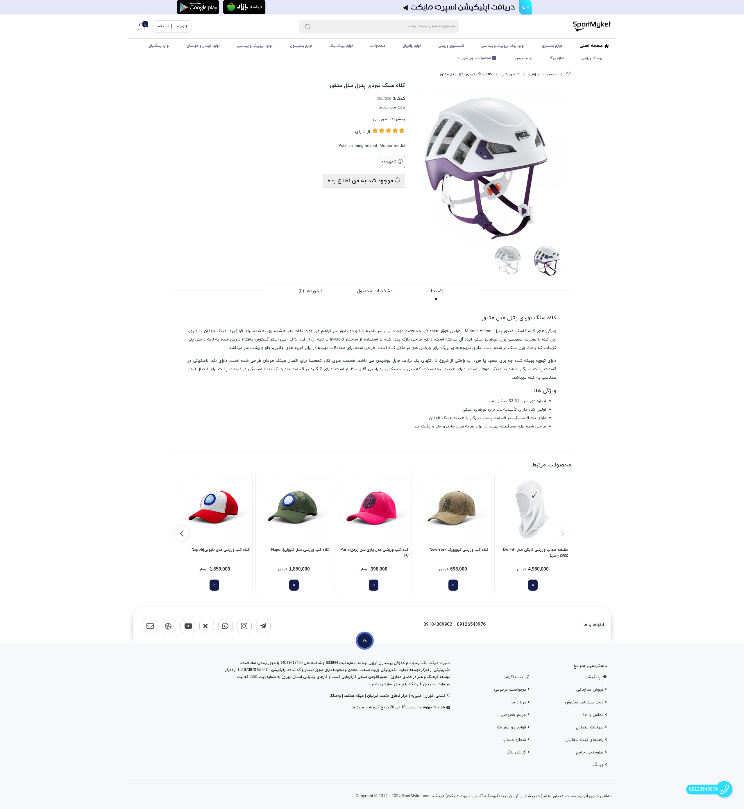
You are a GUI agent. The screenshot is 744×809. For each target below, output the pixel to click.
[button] (181, 533)
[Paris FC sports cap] (373, 509)
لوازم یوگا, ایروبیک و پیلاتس (503, 46)
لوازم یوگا (557, 58)
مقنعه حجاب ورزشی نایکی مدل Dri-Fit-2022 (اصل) (535, 552)
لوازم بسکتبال (159, 46)
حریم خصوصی (513, 715)
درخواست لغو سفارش (585, 702)
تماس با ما (594, 715)
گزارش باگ (517, 752)
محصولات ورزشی (477, 58)
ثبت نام (163, 26)
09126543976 (471, 625)
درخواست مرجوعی (510, 690)
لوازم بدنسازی (552, 46)
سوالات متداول (590, 727)
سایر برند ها (387, 107)
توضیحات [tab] (436, 291)
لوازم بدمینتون (301, 46)
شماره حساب (514, 740)
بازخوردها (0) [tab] (310, 291)
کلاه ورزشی (510, 74)
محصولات (377, 46)
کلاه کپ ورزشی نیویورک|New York (459, 550)
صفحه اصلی (592, 46)
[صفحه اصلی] (568, 74)
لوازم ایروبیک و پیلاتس (255, 46)
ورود (179, 26)
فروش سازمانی (590, 690)
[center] (308, 26)
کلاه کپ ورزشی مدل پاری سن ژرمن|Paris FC (374, 552)
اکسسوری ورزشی (451, 46)
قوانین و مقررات (512, 727)
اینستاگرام (515, 677)
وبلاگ (599, 765)
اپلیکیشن (594, 677)
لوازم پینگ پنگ (341, 46)
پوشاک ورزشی (591, 58)
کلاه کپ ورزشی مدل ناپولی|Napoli (300, 550)
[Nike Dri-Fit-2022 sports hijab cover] (533, 509)
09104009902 (437, 625)
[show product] (533, 585)
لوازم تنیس (523, 58)
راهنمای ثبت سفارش (585, 740)
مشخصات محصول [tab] (375, 291)
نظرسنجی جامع (590, 752)
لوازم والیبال (412, 46)
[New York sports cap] (453, 509)
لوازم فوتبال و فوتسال (203, 46)
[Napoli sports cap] (294, 509)
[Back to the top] (364, 640)
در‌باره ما (519, 702)
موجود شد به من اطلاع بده (361, 181)
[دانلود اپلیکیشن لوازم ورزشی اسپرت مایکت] (372, 7)
